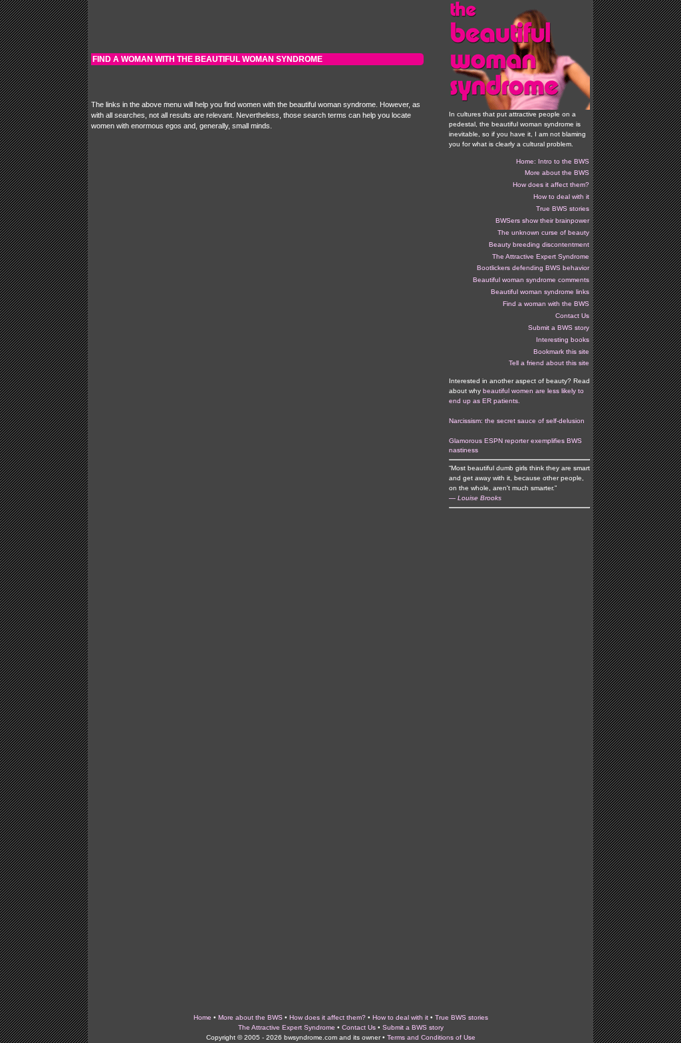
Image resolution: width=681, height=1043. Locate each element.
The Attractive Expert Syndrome (286, 1027)
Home (202, 1017)
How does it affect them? (327, 1017)
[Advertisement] (257, 27)
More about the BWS (250, 1017)
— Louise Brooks (475, 498)
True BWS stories (461, 1017)
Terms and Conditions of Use (431, 1037)
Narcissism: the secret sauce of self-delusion (517, 420)
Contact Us (359, 1027)
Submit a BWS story (413, 1027)
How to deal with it (400, 1017)
